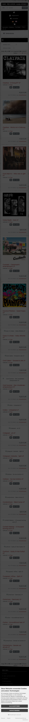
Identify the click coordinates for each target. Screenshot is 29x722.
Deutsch (3, 718)
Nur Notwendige (15, 710)
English (8, 718)
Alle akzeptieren (14, 706)
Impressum (25, 719)
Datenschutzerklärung (20, 718)
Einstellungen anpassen (15, 714)
